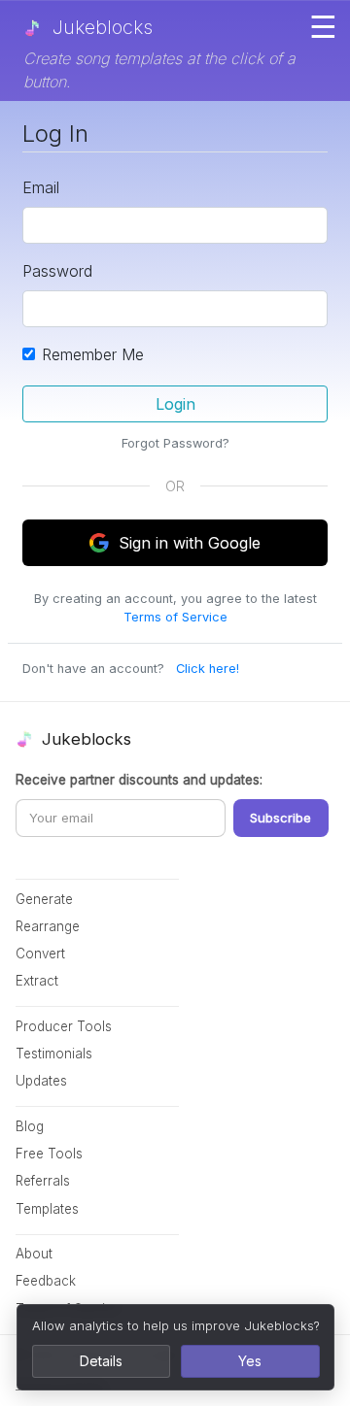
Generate (44, 899)
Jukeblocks (100, 27)
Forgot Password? (175, 443)
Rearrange (48, 926)
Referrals (43, 1180)
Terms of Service (175, 617)
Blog (30, 1126)
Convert (40, 953)
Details (101, 1361)
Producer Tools (64, 1026)
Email (40, 187)
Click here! (207, 668)
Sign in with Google (190, 542)
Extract (37, 980)
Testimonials (54, 1053)
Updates (41, 1080)
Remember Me (93, 354)
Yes (250, 1361)
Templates (47, 1209)
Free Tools (49, 1153)
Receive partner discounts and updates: (139, 779)
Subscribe (280, 817)
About (34, 1253)
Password (57, 271)
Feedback (46, 1281)
